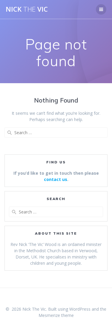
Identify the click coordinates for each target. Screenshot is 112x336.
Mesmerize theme (56, 315)
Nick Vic (27, 9)
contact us (55, 179)
